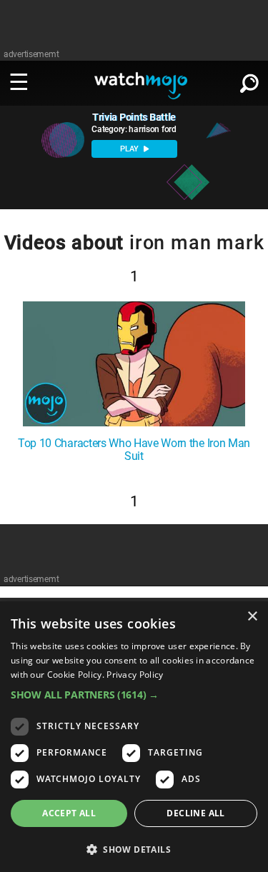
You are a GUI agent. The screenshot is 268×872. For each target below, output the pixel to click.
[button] (134, 694)
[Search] (249, 81)
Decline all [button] (195, 813)
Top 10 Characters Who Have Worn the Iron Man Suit (134, 450)
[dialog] (134, 736)
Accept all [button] (69, 813)
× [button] (252, 616)
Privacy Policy (134, 674)
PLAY (130, 149)
